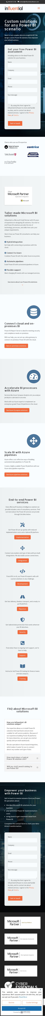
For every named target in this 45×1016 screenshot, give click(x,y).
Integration (22, 560)
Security (22, 632)
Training (22, 679)
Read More (23, 997)
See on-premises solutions (16, 346)
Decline (11, 1002)
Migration (22, 609)
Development (22, 584)
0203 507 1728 (12, 2)
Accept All (21, 1008)
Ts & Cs (15, 115)
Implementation (22, 537)
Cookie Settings (32, 1002)
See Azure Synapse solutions (17, 410)
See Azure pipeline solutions (16, 474)
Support (22, 655)
